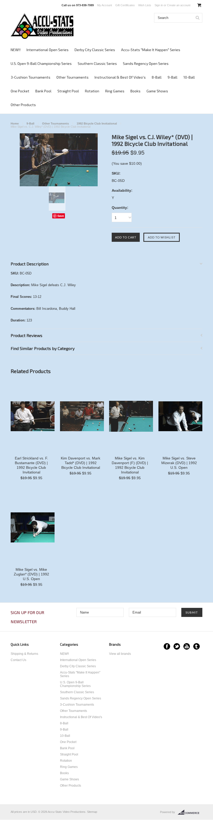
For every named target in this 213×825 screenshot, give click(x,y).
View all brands (120, 654)
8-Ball (157, 77)
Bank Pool (43, 91)
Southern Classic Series (97, 63)
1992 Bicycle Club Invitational (97, 123)
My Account (104, 5)
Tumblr (196, 646)
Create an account (178, 5)
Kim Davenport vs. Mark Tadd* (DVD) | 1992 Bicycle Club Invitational (80, 463)
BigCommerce (190, 812)
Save (60, 216)
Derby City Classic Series (95, 49)
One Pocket (20, 91)
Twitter (177, 646)
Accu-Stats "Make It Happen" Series (150, 49)
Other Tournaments (72, 77)
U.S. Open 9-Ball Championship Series (41, 63)
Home (15, 123)
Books (135, 91)
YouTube (186, 646)
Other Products (23, 104)
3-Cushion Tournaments (30, 77)
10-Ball (189, 77)
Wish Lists (144, 5)
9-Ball (172, 77)
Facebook (167, 646)
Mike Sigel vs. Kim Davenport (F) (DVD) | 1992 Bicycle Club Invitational (130, 465)
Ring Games (114, 91)
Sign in (159, 5)
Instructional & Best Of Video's (120, 77)
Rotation (92, 91)
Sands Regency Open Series (146, 63)
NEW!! (16, 49)
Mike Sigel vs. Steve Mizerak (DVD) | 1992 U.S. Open (179, 463)
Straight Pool (68, 91)
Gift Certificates (125, 5)
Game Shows (157, 91)
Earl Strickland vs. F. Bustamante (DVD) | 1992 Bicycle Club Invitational (31, 465)
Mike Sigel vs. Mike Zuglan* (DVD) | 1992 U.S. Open (31, 574)
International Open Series (47, 49)
